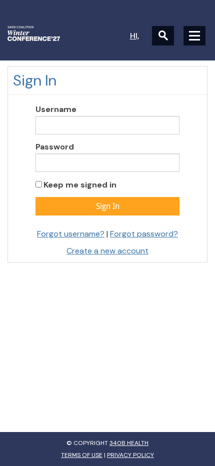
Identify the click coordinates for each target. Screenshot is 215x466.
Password (55, 147)
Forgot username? (70, 233)
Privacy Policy (130, 455)
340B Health (129, 443)
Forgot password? (144, 233)
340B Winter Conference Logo (58, 33)
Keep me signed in (80, 185)
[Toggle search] (163, 36)
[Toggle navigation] (195, 36)
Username (56, 109)
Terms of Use (81, 455)
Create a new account (107, 251)
